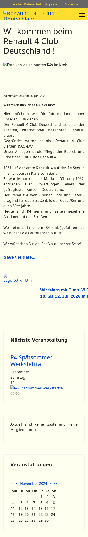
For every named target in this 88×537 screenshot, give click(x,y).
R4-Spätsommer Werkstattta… (31, 361)
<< (12, 483)
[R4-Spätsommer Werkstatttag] (44, 388)
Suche (17, 4)
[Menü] (82, 15)
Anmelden (72, 4)
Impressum (54, 4)
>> (55, 483)
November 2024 (33, 483)
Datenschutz (33, 4)
